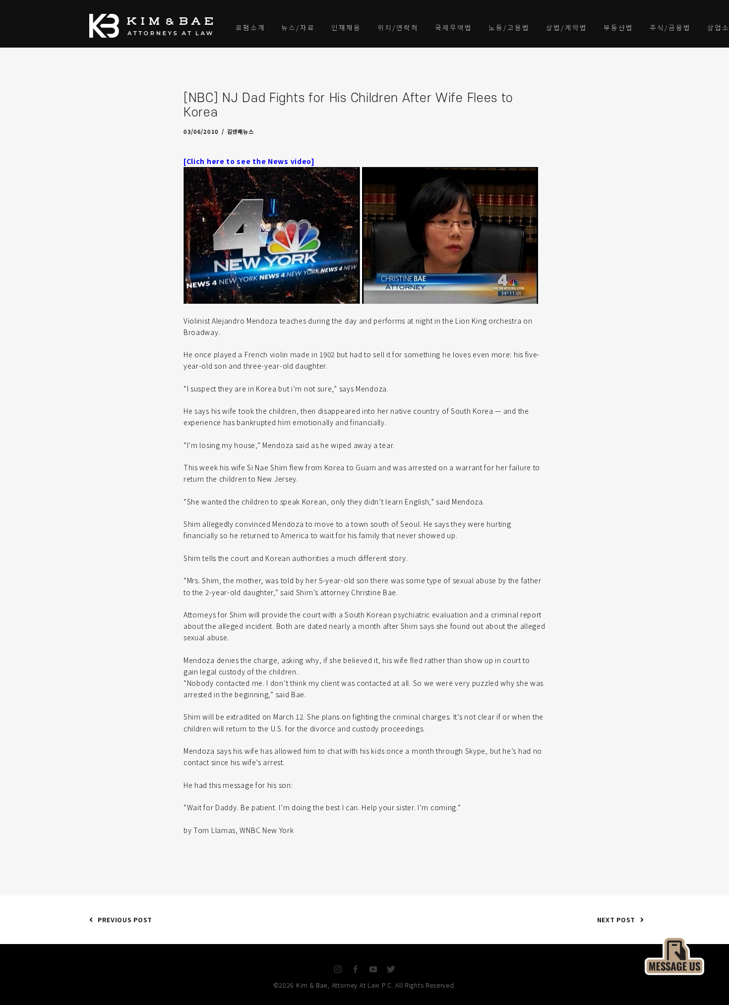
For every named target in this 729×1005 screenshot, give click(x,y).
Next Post (616, 919)
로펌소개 (250, 27)
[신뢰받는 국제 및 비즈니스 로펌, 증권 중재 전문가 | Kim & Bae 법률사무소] (153, 26)
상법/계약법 (566, 27)
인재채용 (346, 27)
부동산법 (618, 27)
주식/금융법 (670, 27)
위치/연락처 (398, 27)
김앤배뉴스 (240, 131)
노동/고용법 (509, 27)
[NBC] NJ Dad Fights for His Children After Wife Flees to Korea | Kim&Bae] (360, 234)
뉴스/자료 (298, 27)
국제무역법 (453, 27)
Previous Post (125, 919)
